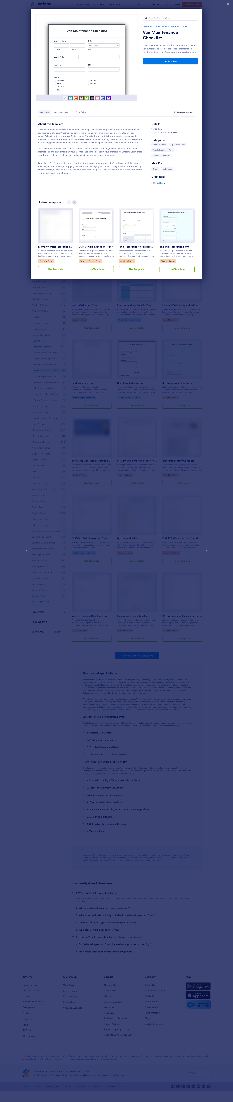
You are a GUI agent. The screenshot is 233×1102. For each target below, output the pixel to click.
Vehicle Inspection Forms (174, 26)
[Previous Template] (26, 551)
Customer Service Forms (90, 261)
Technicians (167, 169)
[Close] (228, 4)
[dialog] (116, 551)
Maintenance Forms (160, 155)
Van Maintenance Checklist (160, 35)
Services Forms (127, 261)
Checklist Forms (159, 144)
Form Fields (81, 112)
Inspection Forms (151, 26)
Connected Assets (62, 112)
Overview (44, 112)
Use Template (170, 61)
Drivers (156, 169)
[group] (55, 242)
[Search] (146, 17)
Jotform (161, 183)
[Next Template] (206, 551)
